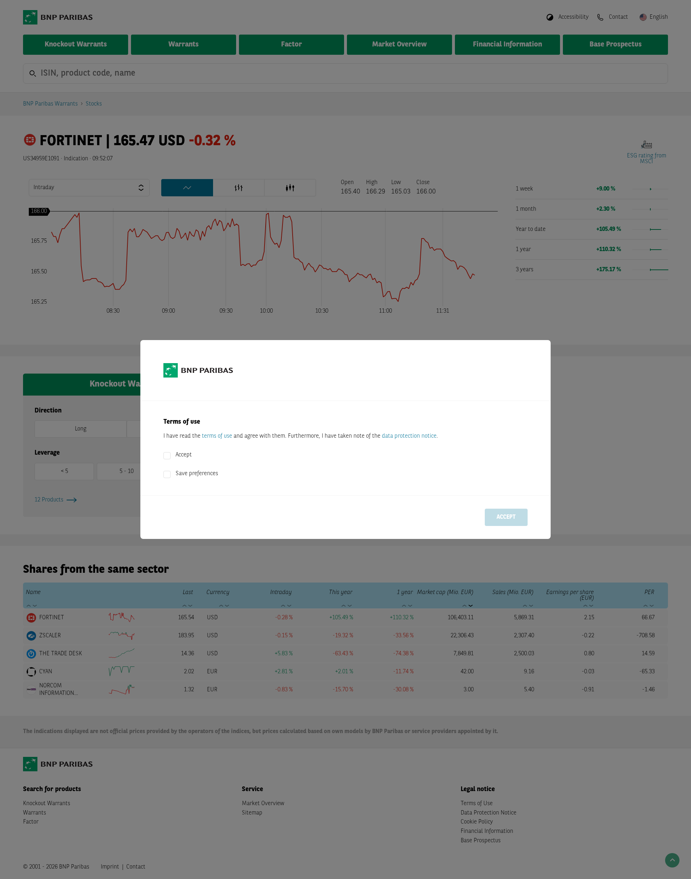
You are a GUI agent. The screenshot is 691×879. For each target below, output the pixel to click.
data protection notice (409, 436)
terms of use (217, 436)
